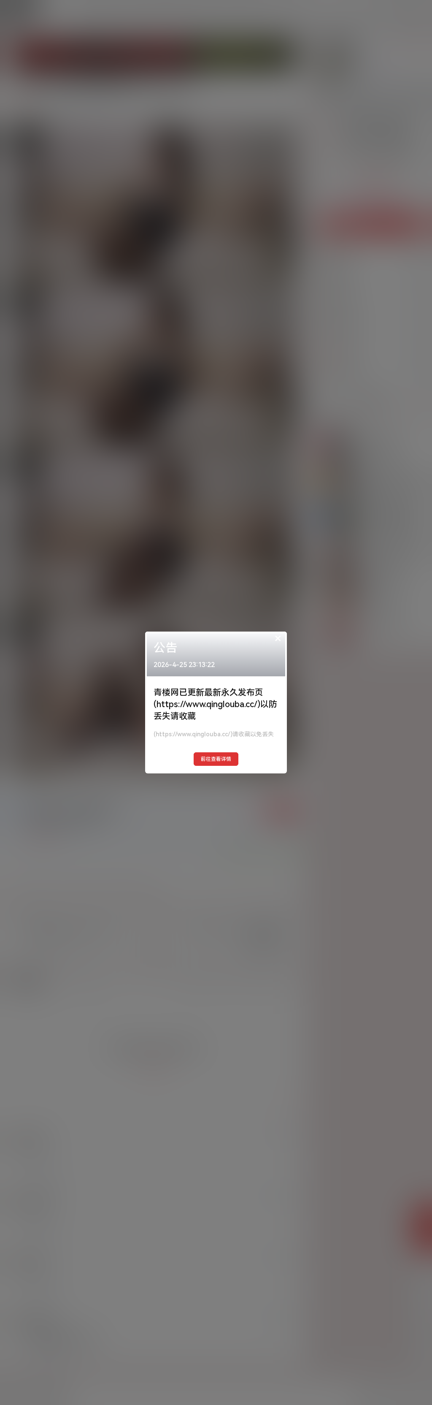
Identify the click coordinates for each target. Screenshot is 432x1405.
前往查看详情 (216, 759)
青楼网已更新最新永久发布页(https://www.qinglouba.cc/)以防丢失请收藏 (215, 704)
